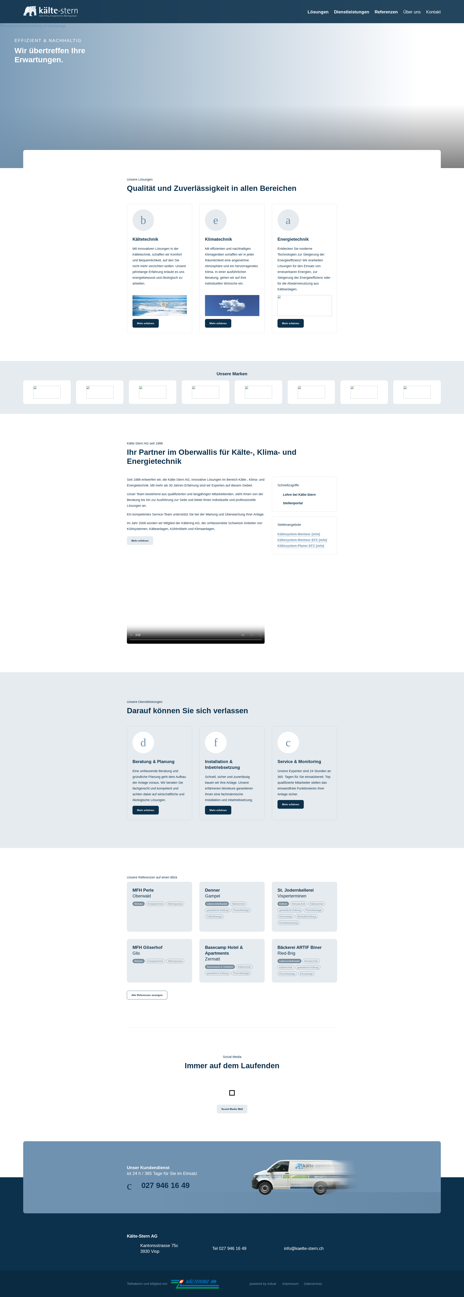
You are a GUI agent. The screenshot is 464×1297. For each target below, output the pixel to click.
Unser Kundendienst (148, 1167)
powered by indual (263, 1284)
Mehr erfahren (140, 540)
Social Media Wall (232, 1109)
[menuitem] (315, 16)
